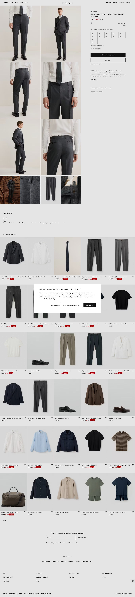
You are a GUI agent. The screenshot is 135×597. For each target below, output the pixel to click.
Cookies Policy (50, 299)
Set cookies (55, 305)
